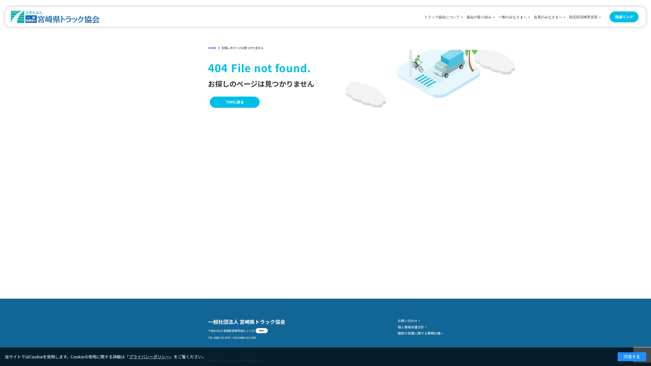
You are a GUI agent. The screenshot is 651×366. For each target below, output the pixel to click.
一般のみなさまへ (512, 17)
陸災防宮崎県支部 (583, 17)
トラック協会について (442, 17)
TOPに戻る (235, 101)
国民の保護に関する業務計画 (419, 333)
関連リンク (624, 16)
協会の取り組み (479, 17)
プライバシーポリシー (149, 357)
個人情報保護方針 (411, 327)
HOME (212, 48)
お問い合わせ (408, 320)
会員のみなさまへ (548, 17)
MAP (261, 330)
